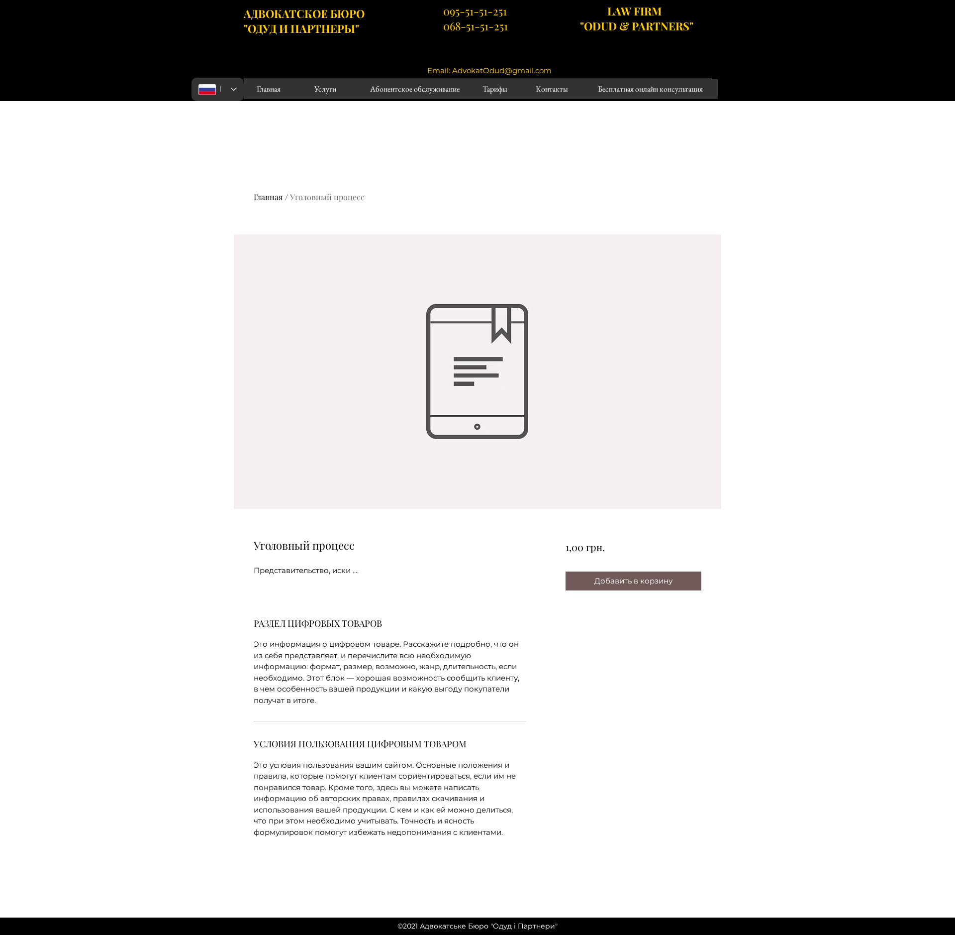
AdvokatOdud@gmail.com (502, 70)
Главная (268, 197)
